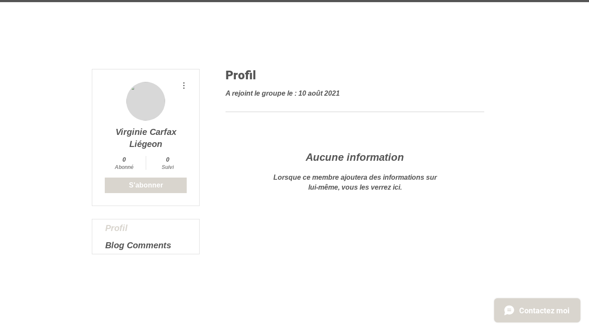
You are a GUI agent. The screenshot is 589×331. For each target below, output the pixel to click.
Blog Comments (138, 245)
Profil (116, 228)
